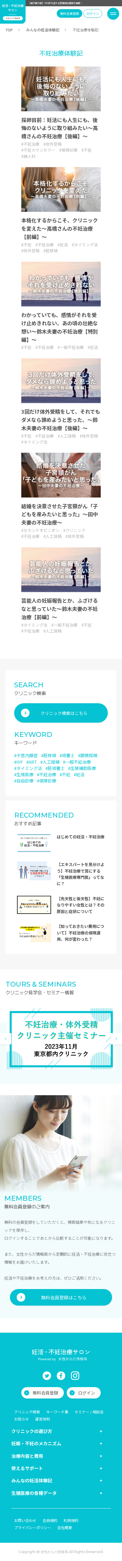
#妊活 (63, 244)
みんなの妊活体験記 (42, 29)
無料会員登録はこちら (64, 1297)
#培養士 (67, 755)
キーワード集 (57, 1411)
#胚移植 (50, 250)
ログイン (93, 13)
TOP (9, 29)
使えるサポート (27, 1468)
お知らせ (21, 1419)
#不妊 (86, 149)
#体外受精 (52, 143)
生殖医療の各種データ (34, 1492)
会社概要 (64, 1527)
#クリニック (74, 529)
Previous (5, 1038)
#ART (31, 762)
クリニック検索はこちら (64, 713)
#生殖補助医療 (82, 768)
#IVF (18, 762)
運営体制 (42, 1419)
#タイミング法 (85, 244)
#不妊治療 (30, 143)
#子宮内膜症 (26, 755)
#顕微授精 (87, 755)
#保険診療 (68, 149)
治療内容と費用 (27, 1455)
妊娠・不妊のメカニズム (36, 1443)
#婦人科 (28, 155)
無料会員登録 (69, 13)
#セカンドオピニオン (40, 529)
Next (116, 1038)
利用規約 (71, 1520)
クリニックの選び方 (31, 1431)
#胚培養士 (55, 768)
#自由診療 (23, 781)
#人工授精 (67, 435)
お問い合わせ (25, 1520)
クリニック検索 (27, 1411)
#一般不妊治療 (71, 346)
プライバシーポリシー (32, 1527)
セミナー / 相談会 (89, 1411)
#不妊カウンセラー (38, 149)
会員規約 (50, 1520)
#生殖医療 (23, 774)
